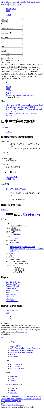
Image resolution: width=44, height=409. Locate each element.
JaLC (5, 65)
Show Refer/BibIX (13, 290)
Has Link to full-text (11, 60)
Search (4, 21)
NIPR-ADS (14, 76)
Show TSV (10, 297)
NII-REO (13, 393)
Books (8, 11)
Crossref (22, 65)
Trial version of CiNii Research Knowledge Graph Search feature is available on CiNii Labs (24, 106)
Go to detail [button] (30, 2)
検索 (19, 4)
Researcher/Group (7, 28)
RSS (12, 378)
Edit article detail (12, 311)
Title (2, 24)
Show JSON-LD (12, 301)
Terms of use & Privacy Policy (21, 350)
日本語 (8, 15)
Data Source (5, 62)
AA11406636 (15, 234)
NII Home (14, 356)
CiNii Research (16, 364)
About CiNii (15, 346)
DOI (2, 46)
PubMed (31, 74)
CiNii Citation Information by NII (13, 2)
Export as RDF (11, 288)
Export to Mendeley (13, 286)
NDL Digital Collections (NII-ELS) (22, 67)
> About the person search (24, 95)
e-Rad (13, 74)
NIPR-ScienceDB (29, 76)
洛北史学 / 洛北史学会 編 (16, 189)
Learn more (24, 332)
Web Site (4, 128)
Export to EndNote (13, 284)
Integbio (21, 74)
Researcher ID (6, 33)
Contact (13, 354)
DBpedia (34, 72)
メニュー (12, 4)
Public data (16, 79)
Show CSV (10, 299)
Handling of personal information (22, 352)
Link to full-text (7, 58)
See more (4, 210)
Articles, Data (11, 9)
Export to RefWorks (13, 282)
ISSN (3, 42)
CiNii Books (10, 179)
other (7, 313)
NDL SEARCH (12, 177)
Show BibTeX (11, 294)
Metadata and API (17, 368)
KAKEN (13, 388)
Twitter (13, 381)
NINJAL (21, 69)
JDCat (12, 69)
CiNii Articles (32, 69)
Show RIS (9, 292)
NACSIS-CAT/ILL (20, 72)
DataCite (31, 65)
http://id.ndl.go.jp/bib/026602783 (22, 247)
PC (2, 338)
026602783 (14, 242)
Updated (13, 376)
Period (3, 51)
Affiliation (5, 37)
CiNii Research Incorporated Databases (25, 348)
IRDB (13, 65)
